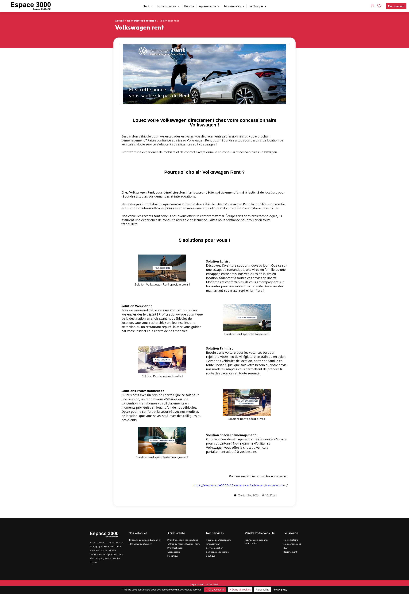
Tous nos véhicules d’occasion (145, 539)
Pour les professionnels (218, 539)
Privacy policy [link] (280, 589)
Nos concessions (292, 543)
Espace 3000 (197, 584)
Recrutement (396, 6)
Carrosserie (173, 551)
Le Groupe (256, 6)
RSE (285, 547)
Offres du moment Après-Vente (184, 543)
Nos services (232, 6)
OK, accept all (216, 589)
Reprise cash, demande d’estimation (257, 541)
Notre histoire (291, 539)
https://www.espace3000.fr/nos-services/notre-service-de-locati (238, 485)
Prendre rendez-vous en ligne (182, 539)
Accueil (119, 20)
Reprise (189, 6)
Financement (213, 543)
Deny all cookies (241, 589)
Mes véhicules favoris (140, 543)
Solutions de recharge (217, 551)
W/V (216, 584)
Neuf (146, 6)
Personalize (262, 589)
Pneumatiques (174, 547)
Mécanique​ (172, 555)
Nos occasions (166, 6)
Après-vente (207, 6)
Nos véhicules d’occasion (141, 20)
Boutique (210, 555)
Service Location (214, 547)
